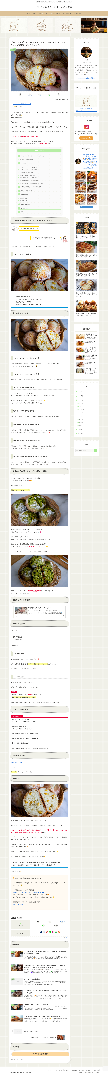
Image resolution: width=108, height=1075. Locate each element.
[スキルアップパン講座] (40, 25)
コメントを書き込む (40, 1054)
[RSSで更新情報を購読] (59, 932)
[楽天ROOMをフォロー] (53, 932)
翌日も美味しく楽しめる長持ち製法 (28, 177)
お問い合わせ (67, 1070)
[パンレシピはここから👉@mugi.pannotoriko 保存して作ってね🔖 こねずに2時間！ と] (80, 199)
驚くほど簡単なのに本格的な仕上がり (29, 180)
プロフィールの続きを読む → (86, 78)
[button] (58, 94)
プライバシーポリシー (57, 1070)
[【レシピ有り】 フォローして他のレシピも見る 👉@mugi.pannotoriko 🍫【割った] (92, 187)
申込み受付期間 (24, 194)
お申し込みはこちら (16, 762)
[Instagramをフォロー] (44, 932)
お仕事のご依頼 (95, 1070)
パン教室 (14, 917)
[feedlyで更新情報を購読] (56, 932)
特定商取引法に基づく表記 (78, 1070)
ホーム (49, 1070)
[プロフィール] (94, 25)
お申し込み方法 (24, 208)
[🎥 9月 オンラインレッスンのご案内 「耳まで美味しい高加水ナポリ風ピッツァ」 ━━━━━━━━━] (92, 176)
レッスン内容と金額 (25, 204)
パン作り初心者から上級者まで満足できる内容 (31, 183)
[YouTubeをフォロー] (47, 932)
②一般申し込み (23, 200)
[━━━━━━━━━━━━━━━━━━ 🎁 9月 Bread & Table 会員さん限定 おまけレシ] (80, 176)
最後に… (23, 212)
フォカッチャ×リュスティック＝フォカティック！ (33, 156)
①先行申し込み (23, 198)
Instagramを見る (86, 138)
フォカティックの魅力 (26, 163)
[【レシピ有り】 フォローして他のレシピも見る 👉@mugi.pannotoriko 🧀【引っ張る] (80, 187)
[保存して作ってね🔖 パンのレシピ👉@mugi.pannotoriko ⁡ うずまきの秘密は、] (92, 199)
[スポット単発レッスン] (67, 25)
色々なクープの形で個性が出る (27, 175)
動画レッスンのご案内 (26, 190)
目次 (38, 150)
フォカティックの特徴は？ (26, 159)
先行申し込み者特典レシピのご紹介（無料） (32, 186)
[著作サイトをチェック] (41, 932)
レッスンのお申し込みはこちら (22, 104)
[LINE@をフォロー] (50, 932)
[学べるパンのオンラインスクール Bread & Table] (14, 25)
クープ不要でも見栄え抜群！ (27, 172)
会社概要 (88, 1070)
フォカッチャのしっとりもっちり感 (28, 167)
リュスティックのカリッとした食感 (28, 169)
